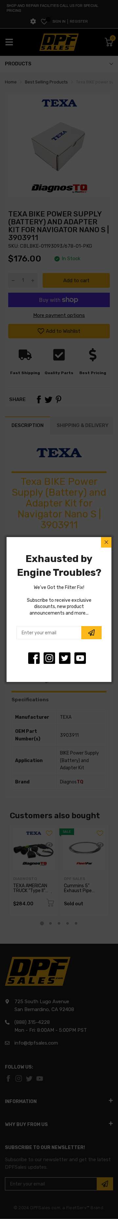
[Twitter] (49, 658)
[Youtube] (80, 658)
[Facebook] (34, 658)
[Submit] (91, 632)
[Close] (106, 542)
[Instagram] (64, 658)
